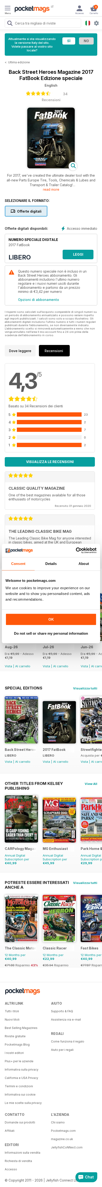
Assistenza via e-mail (66, 1019)
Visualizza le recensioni (50, 462)
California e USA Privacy (21, 1078)
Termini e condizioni (19, 1086)
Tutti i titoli (12, 1011)
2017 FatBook (54, 750)
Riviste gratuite (15, 1036)
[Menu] (7, 9)
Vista (8, 666)
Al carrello (22, 666)
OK (51, 619)
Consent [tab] (18, 564)
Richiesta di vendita (18, 1161)
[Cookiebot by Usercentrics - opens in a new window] (76, 550)
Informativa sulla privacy (21, 1069)
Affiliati (9, 1130)
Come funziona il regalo (67, 1041)
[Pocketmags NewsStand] (30, 9)
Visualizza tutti (85, 688)
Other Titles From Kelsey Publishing (34, 783)
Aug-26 (11, 647)
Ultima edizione (19, 62)
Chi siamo (58, 1122)
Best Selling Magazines (21, 1028)
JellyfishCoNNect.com (67, 1147)
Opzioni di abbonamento (38, 300)
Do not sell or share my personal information (51, 633)
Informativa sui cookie (20, 1094)
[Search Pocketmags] (10, 24)
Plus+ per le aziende (19, 1061)
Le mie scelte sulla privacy (23, 1103)
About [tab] (84, 564)
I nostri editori (14, 1053)
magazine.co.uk (62, 1139)
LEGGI (78, 254)
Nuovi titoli (12, 1019)
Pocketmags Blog (17, 1044)
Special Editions (23, 688)
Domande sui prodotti (20, 1122)
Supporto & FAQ (62, 1011)
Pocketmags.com (63, 1130)
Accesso (11, 1169)
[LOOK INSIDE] (51, 167)
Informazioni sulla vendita (22, 1152)
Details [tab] (51, 564)
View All (91, 784)
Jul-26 (48, 647)
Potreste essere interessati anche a (37, 882)
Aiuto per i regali (62, 1050)
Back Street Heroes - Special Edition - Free (20, 750)
